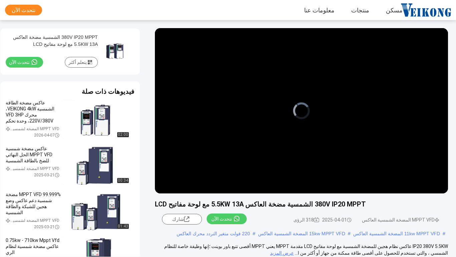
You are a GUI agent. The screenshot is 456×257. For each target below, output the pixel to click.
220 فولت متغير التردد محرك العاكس (213, 233)
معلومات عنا (319, 10)
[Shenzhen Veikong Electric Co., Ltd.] (431, 10)
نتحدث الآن (23, 10)
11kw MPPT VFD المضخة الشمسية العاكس (396, 233)
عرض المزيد (282, 253)
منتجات (360, 10)
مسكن (394, 10)
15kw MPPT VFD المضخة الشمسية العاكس (301, 233)
